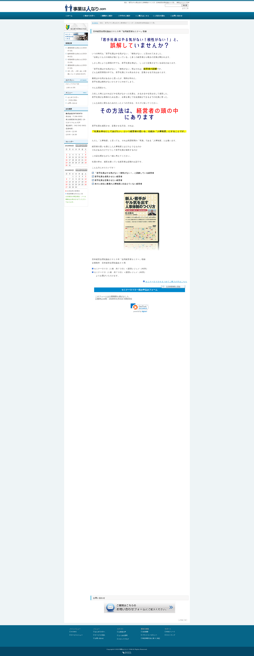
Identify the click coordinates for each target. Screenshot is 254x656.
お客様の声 (122, 632)
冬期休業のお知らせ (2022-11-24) (77, 61)
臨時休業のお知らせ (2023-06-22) (77, 55)
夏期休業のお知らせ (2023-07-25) (77, 49)
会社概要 (145, 631)
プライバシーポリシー (149, 635)
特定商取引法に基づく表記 (151, 638)
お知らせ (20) (70, 87)
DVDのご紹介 (125, 16)
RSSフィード (170, 631)
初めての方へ (90, 16)
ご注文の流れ (160, 16)
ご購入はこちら (143, 16)
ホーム (69, 16)
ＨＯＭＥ (95, 23)
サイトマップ (170, 635)
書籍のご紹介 (107, 16)
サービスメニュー (77, 635)
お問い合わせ (177, 16)
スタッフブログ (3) (72, 84)
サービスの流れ (100, 635)
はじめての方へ (73, 97)
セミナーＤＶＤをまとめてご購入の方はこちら (166, 282)
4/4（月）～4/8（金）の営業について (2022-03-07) (77, 72)
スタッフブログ (124, 639)
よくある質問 (123, 635)
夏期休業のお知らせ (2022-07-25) (77, 66)
